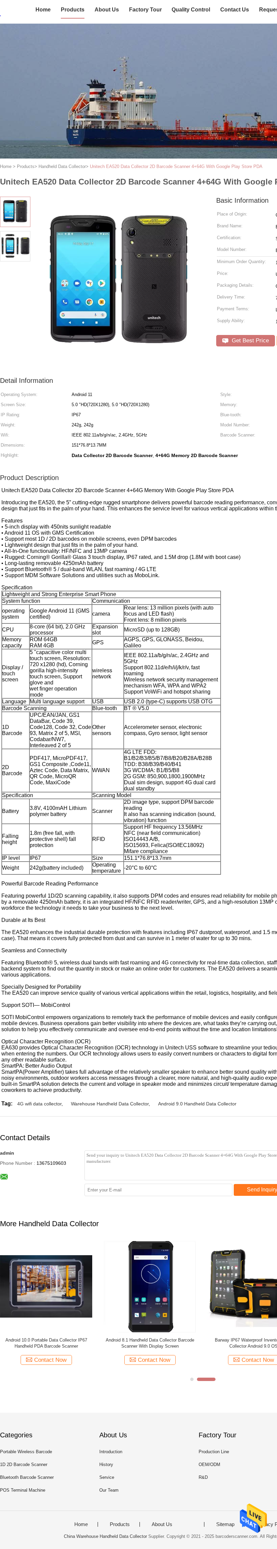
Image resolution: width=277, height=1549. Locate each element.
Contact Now (88, 1360)
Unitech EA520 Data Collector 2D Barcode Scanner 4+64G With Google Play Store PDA (176, 166)
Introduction (110, 1451)
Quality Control (191, 9)
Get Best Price (249, 340)
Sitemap (225, 1524)
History (106, 1464)
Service (106, 1477)
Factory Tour (145, 9)
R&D (203, 1477)
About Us (107, 9)
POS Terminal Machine (22, 1490)
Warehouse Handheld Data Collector (110, 1103)
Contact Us (234, 9)
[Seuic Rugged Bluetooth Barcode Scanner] (188, 1286)
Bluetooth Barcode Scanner (27, 1477)
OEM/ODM (209, 1464)
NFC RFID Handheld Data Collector (84, 1340)
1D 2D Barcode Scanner (23, 1464)
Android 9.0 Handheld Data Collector (197, 1103)
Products (72, 9)
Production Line (214, 1451)
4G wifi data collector (39, 1103)
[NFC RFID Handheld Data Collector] (84, 1286)
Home (43, 9)
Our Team (109, 1490)
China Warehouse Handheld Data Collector (105, 1536)
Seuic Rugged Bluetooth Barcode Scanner (188, 1340)
